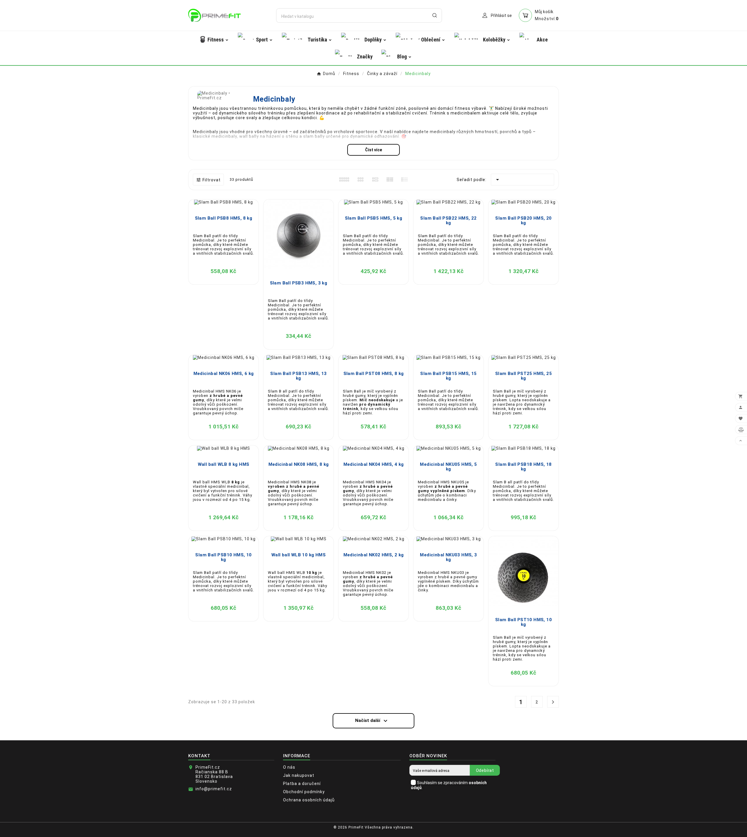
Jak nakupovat (298, 775)
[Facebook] (547, 830)
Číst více (373, 149)
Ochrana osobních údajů (309, 800)
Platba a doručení (302, 783)
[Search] (434, 15)
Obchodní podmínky (304, 791)
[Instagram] (556, 830)
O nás (289, 767)
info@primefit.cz (214, 788)
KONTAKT (199, 755)
